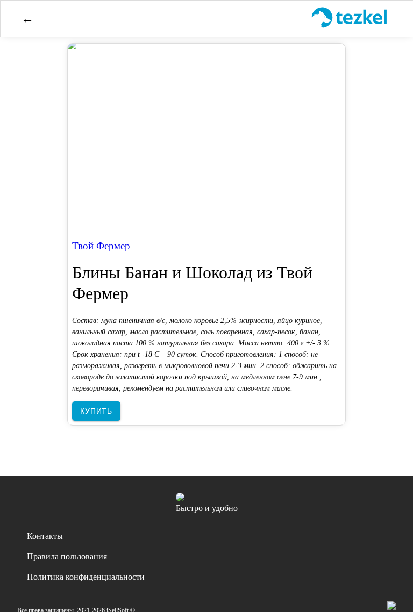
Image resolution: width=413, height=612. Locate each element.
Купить (96, 411)
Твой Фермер (101, 245)
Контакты (45, 536)
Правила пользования (67, 556)
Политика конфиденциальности (86, 576)
